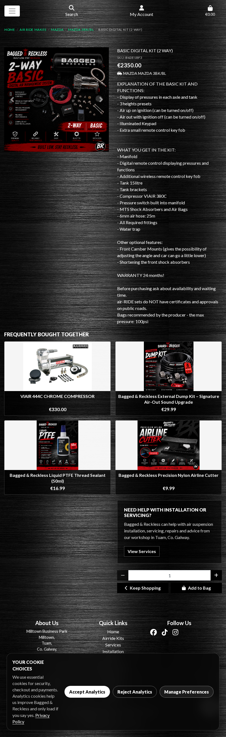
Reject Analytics (134, 691)
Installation (113, 651)
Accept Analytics (87, 691)
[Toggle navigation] (12, 11)
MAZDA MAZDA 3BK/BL (144, 73)
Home (9, 29)
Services (113, 644)
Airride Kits (113, 638)
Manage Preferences (186, 691)
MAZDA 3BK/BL (81, 29)
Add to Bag (199, 587)
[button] (12, 99)
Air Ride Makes (33, 29)
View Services (142, 551)
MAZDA (57, 29)
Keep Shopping (145, 587)
